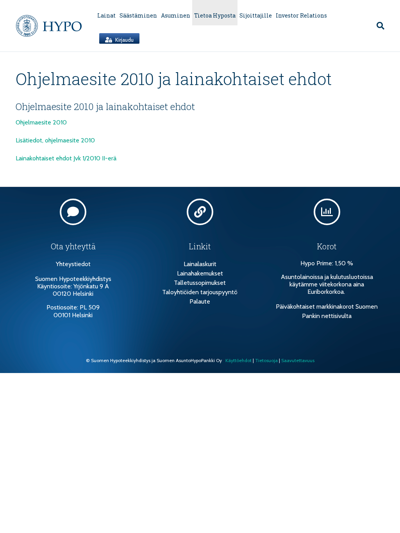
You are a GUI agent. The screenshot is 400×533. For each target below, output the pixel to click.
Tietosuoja (266, 360)
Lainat (106, 15)
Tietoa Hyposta (215, 15)
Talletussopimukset (200, 282)
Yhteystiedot (73, 264)
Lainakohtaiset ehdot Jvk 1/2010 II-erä (66, 158)
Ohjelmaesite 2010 (41, 122)
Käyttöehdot (238, 360)
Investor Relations (301, 15)
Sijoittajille (255, 15)
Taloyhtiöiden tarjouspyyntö (200, 292)
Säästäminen (138, 15)
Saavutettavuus (297, 360)
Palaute (199, 301)
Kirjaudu (124, 39)
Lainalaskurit (200, 264)
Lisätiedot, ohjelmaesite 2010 (55, 140)
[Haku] (378, 26)
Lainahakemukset (200, 273)
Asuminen (175, 15)
